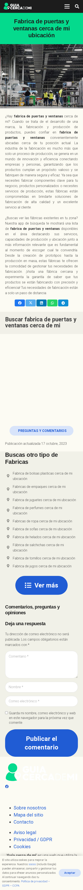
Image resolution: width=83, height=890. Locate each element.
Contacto (23, 822)
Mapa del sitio (28, 815)
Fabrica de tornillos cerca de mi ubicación (44, 558)
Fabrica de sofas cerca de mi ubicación (42, 529)
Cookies (22, 846)
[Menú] (67, 6)
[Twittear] (31, 303)
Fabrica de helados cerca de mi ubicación (44, 537)
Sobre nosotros (30, 808)
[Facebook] (7, 787)
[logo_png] (17, 6)
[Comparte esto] (20, 303)
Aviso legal (25, 832)
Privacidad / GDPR (33, 839)
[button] (77, 6)
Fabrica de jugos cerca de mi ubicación (42, 566)
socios (32, 864)
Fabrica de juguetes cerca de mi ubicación (44, 500)
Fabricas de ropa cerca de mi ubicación (42, 521)
